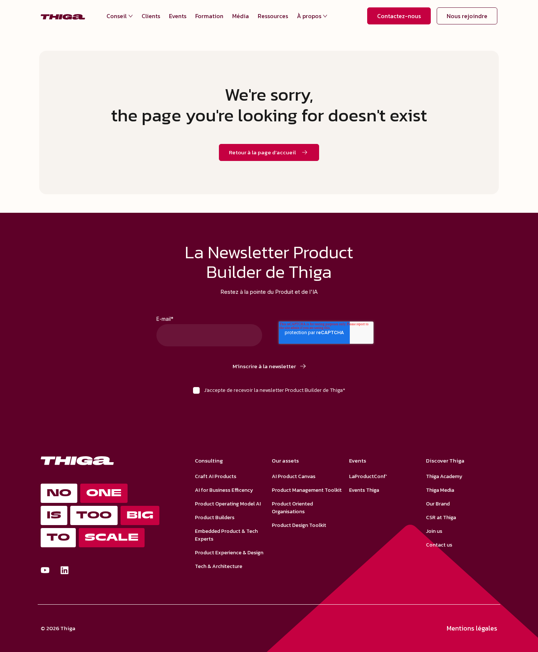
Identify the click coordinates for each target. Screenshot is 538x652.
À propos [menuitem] (309, 15)
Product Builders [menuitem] (214, 517)
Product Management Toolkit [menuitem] (307, 490)
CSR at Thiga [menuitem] (441, 517)
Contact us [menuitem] (439, 545)
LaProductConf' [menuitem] (368, 476)
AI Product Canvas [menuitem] (293, 476)
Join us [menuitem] (434, 531)
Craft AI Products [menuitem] (215, 476)
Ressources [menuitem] (273, 15)
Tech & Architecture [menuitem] (218, 566)
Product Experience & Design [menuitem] (229, 553)
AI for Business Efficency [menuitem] (224, 490)
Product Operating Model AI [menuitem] (228, 504)
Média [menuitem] (240, 15)
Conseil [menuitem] (116, 15)
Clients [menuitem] (151, 15)
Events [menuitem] (177, 15)
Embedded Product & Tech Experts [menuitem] (226, 535)
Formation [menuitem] (209, 15)
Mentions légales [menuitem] (472, 628)
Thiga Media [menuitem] (440, 490)
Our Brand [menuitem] (438, 504)
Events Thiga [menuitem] (364, 490)
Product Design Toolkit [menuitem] (299, 525)
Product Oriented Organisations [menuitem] (292, 507)
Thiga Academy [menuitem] (444, 476)
